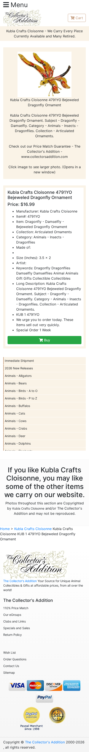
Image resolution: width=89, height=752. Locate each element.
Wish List (9, 652)
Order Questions (14, 659)
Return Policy (12, 634)
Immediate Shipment (19, 360)
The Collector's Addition (20, 581)
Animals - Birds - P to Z (21, 398)
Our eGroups (12, 614)
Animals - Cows (15, 421)
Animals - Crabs (16, 428)
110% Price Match (15, 608)
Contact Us (11, 666)
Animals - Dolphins (18, 443)
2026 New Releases (19, 368)
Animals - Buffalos (17, 406)
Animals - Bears (16, 383)
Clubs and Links (14, 621)
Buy (46, 340)
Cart (79, 18)
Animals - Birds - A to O (21, 391)
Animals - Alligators (18, 376)
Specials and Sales (16, 628)
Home (5, 529)
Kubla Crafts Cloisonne (28, 508)
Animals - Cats (15, 413)
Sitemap (9, 672)
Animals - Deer (15, 436)
